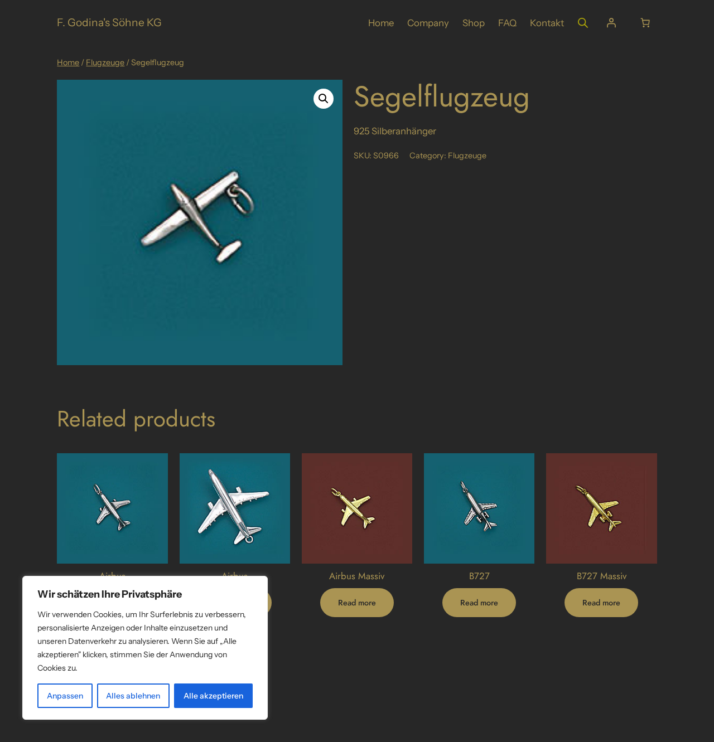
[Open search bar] (582, 22)
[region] (145, 648)
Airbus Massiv (356, 575)
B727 (479, 575)
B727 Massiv (601, 575)
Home (68, 62)
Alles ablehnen (133, 696)
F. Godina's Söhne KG (109, 22)
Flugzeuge (105, 62)
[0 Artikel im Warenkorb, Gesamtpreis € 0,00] (645, 23)
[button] (323, 99)
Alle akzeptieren (213, 696)
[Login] (611, 23)
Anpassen (65, 696)
